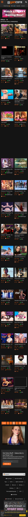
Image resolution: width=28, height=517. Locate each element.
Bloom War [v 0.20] (19, 322)
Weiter (24, 423)
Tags (6, 481)
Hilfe (17, 488)
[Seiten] (2, 2)
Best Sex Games (18, 478)
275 (20, 423)
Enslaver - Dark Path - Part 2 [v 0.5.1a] (7, 234)
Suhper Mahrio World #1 (6, 78)
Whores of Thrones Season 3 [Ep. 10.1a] (7, 191)
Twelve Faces (18, 56)
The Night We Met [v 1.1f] (6, 344)
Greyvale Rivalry (18, 409)
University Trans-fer (19, 78)
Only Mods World (5, 100)
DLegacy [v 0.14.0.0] (5, 300)
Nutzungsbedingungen (11, 491)
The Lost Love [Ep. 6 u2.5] (6, 278)
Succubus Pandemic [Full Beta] (7, 322)
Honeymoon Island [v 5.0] (6, 256)
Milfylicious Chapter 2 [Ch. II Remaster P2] (7, 169)
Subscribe (6, 464)
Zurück (4, 423)
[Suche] (26, 2)
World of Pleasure (19, 35)
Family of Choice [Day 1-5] (7, 213)
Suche (11, 481)
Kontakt (7, 485)
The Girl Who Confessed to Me (21, 122)
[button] (14, 474)
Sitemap (20, 485)
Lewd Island (4, 122)
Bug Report (9, 478)
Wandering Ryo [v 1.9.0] (20, 366)
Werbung (11, 488)
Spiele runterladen (19, 481)
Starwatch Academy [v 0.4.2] (7, 388)
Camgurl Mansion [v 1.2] (20, 344)
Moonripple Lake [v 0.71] (20, 169)
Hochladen (14, 494)
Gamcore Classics (19, 498)
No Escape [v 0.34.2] (5, 366)
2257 (20, 491)
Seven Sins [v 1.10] (5, 409)
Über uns (14, 485)
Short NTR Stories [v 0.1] (20, 256)
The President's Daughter (6, 35)
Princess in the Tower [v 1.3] (21, 300)
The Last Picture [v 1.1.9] (20, 191)
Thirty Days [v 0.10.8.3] (19, 278)
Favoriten (18, 5)
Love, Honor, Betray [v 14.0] (21, 213)
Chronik (23, 5)
